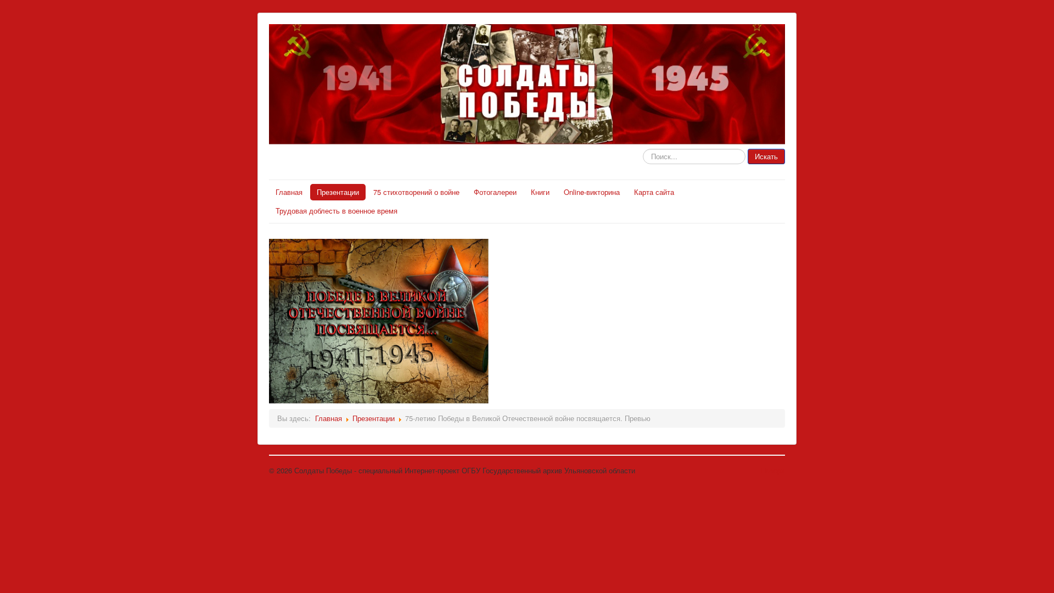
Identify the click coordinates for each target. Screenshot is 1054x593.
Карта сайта (654, 192)
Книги (540, 192)
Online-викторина (592, 192)
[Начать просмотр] (379, 320)
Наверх (773, 470)
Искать (766, 156)
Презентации (338, 192)
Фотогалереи (495, 192)
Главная (289, 192)
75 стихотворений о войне (416, 192)
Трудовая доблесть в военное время (336, 210)
